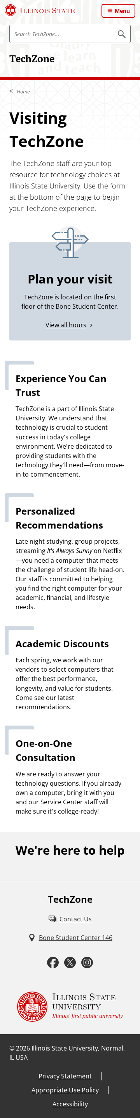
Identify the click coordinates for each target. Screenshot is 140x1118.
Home (23, 91)
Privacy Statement (65, 1076)
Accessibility (70, 1104)
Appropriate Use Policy (65, 1090)
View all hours (66, 325)
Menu (122, 10)
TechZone (31, 58)
